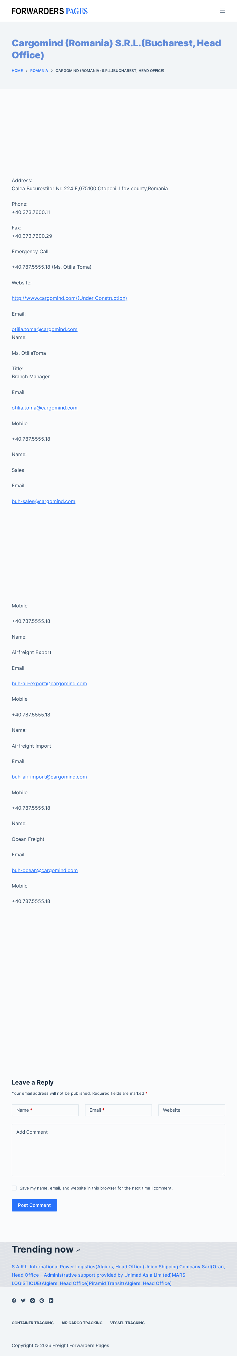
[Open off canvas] (222, 11)
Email (97, 1110)
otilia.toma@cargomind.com (44, 329)
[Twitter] (23, 1300)
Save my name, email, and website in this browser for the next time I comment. (96, 1188)
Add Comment (32, 1132)
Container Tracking (33, 1322)
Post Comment (34, 1205)
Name (24, 1110)
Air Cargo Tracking (81, 1322)
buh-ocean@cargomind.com (45, 870)
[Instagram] (32, 1300)
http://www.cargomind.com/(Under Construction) (69, 298)
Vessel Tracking (127, 1322)
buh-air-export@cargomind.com (49, 683)
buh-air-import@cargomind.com (49, 777)
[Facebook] (14, 1300)
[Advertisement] (118, 141)
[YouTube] (51, 1300)
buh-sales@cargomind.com (43, 501)
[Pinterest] (42, 1300)
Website (172, 1110)
